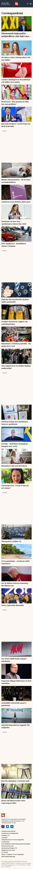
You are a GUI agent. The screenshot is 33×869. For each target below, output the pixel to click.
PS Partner (4, 852)
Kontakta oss (5, 835)
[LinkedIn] (11, 826)
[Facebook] (2, 826)
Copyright (4, 837)
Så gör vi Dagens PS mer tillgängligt (12, 854)
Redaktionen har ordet (8, 850)
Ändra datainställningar (8, 856)
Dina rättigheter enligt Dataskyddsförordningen (15, 844)
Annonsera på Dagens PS (9, 848)
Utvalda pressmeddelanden (9, 833)
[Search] (27, 4)
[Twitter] (7, 826)
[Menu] (30, 4)
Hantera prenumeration (8, 831)
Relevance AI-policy (7, 846)
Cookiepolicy (5, 842)
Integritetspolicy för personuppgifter (12, 840)
